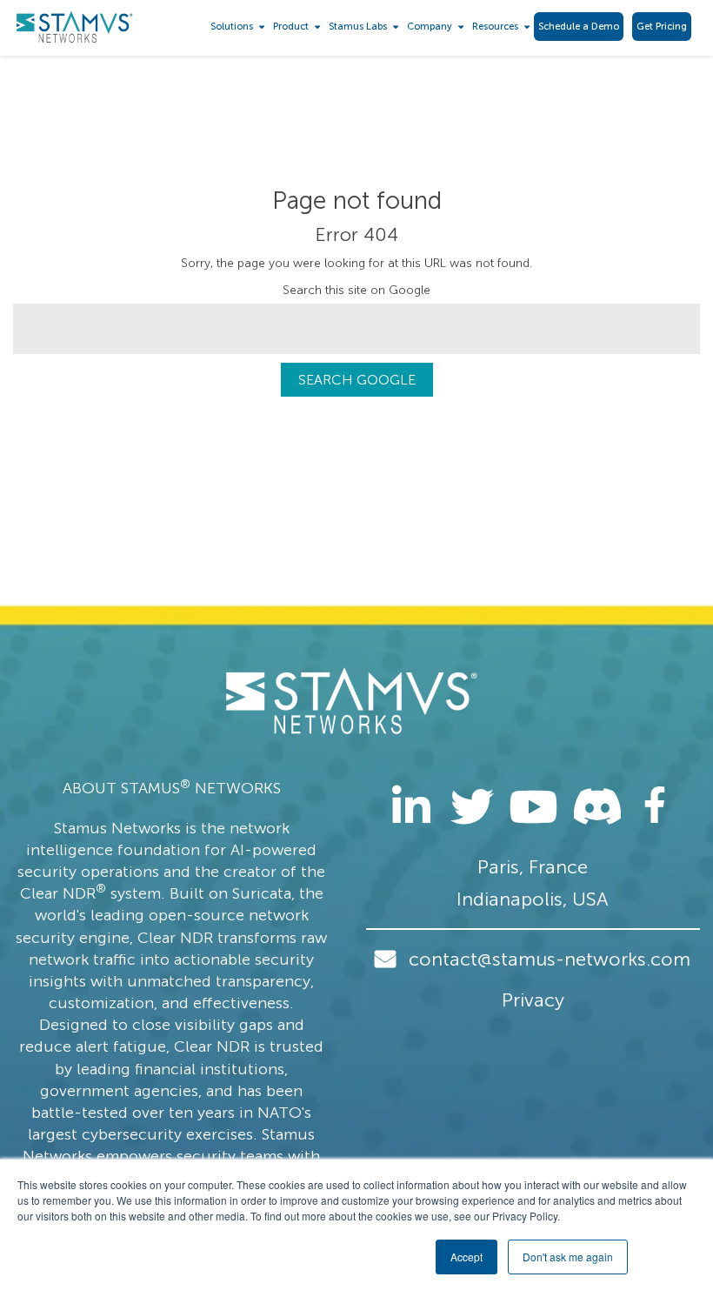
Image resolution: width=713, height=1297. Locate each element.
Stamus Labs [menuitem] (358, 26)
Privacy (533, 1000)
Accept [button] (466, 1256)
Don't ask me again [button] (568, 1256)
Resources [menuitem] (495, 26)
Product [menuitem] (291, 26)
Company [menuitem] (429, 26)
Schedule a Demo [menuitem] (578, 26)
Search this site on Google (356, 290)
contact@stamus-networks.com (549, 959)
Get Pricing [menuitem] (661, 26)
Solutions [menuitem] (231, 26)
